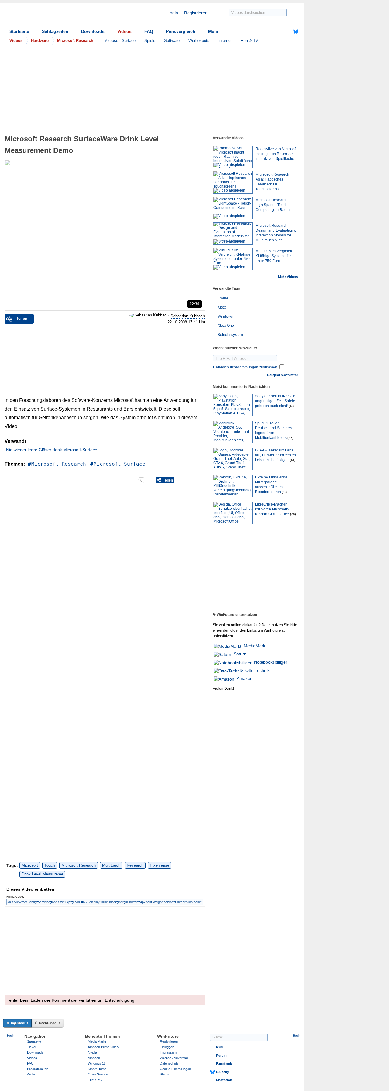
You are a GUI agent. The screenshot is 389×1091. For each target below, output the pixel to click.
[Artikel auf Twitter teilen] (71, 480)
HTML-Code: (15, 896)
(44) (293, 460)
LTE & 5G (95, 1080)
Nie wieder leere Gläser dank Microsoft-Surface (51, 449)
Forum (221, 1055)
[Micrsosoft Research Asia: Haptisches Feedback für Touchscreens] (232, 182)
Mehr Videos (288, 276)
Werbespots (198, 40)
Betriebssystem (230, 335)
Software (172, 40)
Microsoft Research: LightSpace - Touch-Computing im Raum (273, 205)
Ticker (31, 1047)
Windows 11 (96, 1063)
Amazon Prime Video (103, 1047)
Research (135, 865)
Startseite (19, 31)
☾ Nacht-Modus (47, 1023)
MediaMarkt (255, 645)
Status (164, 1074)
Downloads (93, 31)
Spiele (149, 40)
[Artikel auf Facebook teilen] (26, 480)
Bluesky (222, 1072)
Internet (225, 40)
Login (172, 12)
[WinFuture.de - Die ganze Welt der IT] (54, 16)
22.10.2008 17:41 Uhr (186, 322)
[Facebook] (286, 31)
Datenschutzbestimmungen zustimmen (245, 367)
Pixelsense (159, 865)
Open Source (98, 1074)
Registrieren (196, 12)
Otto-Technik (257, 670)
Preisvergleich (180, 31)
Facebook (224, 1063)
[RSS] (277, 31)
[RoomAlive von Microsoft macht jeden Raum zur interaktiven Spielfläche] (232, 157)
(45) (290, 438)
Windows (225, 316)
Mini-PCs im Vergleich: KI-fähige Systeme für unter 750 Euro (274, 256)
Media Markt (97, 1041)
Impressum (168, 1052)
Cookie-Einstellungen (175, 1069)
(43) (285, 492)
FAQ (148, 31)
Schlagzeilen (55, 31)
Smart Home (97, 1069)
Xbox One (226, 325)
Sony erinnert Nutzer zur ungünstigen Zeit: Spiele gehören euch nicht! (275, 401)
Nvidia (92, 1052)
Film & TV (249, 40)
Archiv (31, 1074)
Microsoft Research (58, 464)
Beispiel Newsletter (282, 375)
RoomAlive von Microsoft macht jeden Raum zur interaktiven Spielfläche (276, 154)
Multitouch (111, 865)
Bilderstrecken (37, 1069)
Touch (49, 865)
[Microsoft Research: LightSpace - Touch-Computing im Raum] (232, 208)
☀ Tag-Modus (17, 1023)
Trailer (223, 298)
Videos (124, 31)
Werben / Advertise (174, 1058)
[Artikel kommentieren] (116, 480)
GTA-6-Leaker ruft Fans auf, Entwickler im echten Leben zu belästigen (275, 455)
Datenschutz (169, 1063)
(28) (293, 514)
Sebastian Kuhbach (187, 316)
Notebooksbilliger (270, 662)
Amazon (245, 678)
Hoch (10, 1035)
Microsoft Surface (120, 40)
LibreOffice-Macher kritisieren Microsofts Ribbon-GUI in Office (272, 509)
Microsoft (30, 865)
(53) (292, 406)
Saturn (240, 653)
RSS (219, 1047)
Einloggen (167, 1047)
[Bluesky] (295, 31)
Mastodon (224, 1080)
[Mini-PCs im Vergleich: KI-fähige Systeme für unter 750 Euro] (232, 259)
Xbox (222, 307)
